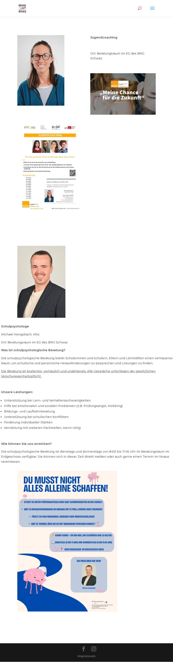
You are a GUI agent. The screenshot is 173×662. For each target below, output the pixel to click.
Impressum (86, 656)
